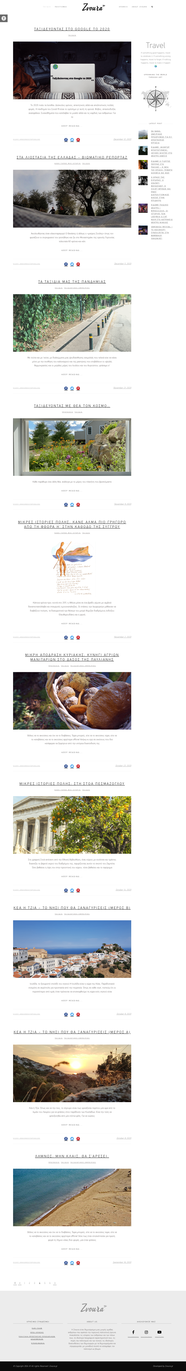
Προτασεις (67, 412)
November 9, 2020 (122, 504)
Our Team (37, 1328)
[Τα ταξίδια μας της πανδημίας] (72, 323)
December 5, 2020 (122, 264)
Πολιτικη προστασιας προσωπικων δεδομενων (37, 1338)
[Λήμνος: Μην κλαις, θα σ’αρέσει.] (72, 1197)
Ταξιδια (72, 35)
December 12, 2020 (122, 139)
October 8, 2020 (124, 1014)
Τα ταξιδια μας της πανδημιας (72, 282)
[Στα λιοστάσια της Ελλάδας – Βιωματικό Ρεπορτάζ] (72, 198)
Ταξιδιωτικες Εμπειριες (77, 288)
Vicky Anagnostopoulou (26, 139)
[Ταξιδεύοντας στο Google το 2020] (72, 70)
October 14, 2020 (123, 890)
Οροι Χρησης (37, 1332)
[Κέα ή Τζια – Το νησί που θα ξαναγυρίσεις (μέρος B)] (72, 949)
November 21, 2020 (122, 388)
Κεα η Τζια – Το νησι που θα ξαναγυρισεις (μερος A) (72, 1032)
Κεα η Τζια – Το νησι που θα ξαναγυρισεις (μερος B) (72, 908)
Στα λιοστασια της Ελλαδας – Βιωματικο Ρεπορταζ (72, 157)
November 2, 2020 (122, 637)
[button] (4, 18)
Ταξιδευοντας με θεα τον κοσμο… (72, 406)
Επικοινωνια (38, 1343)
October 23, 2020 (123, 766)
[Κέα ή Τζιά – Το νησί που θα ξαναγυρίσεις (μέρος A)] (72, 1073)
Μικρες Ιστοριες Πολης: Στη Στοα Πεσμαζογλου (72, 784)
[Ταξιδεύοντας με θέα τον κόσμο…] (72, 447)
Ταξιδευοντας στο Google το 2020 (72, 29)
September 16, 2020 (122, 1262)
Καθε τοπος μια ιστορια (67, 163)
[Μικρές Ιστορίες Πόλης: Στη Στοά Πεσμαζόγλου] (72, 825)
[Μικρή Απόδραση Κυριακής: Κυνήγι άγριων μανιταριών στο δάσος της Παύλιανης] (72, 701)
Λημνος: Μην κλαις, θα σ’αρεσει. (72, 1156)
